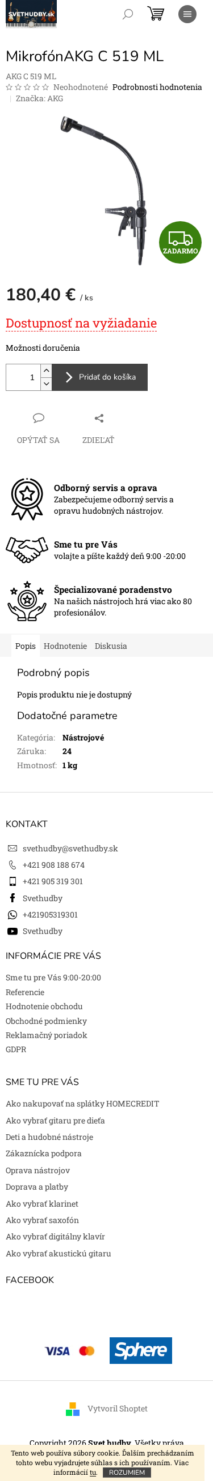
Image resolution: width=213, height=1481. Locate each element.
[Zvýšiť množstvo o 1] (46, 370)
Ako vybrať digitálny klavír (55, 1236)
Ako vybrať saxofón (42, 1220)
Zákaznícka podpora (44, 1153)
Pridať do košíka (107, 377)
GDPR (16, 1049)
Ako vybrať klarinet (42, 1203)
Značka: (39, 98)
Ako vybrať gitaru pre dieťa (55, 1120)
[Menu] (187, 14)
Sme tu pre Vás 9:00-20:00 (53, 977)
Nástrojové (83, 737)
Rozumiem (127, 1472)
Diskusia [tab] (111, 645)
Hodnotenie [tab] (65, 645)
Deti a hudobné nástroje (49, 1136)
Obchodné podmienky (46, 1020)
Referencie (25, 992)
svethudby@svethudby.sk (70, 848)
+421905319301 (50, 914)
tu (93, 1471)
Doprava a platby (37, 1186)
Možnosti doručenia (43, 347)
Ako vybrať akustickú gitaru (58, 1253)
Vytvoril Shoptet (117, 1408)
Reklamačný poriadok (46, 1035)
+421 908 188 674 (54, 864)
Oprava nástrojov (38, 1170)
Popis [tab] (25, 645)
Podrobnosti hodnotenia (157, 86)
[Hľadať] (127, 14)
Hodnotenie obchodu (44, 1006)
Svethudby (42, 898)
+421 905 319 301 (53, 881)
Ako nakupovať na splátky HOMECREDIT (83, 1103)
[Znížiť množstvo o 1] (46, 383)
